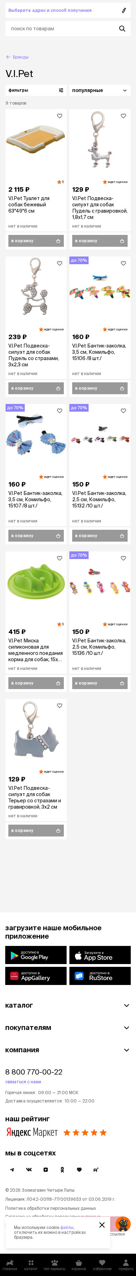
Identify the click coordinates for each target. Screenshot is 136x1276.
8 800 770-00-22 (33, 1072)
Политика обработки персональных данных (50, 1208)
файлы (67, 1227)
